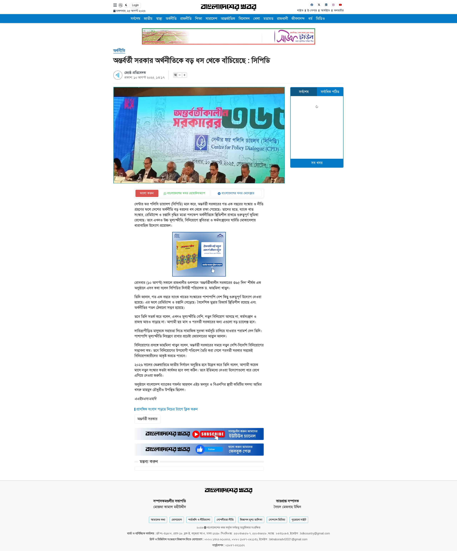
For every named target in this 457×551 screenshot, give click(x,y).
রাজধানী (282, 18)
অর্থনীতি (171, 18)
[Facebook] (312, 5)
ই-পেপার (312, 10)
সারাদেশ (211, 18)
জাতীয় (148, 18)
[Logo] (228, 7)
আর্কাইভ (325, 10)
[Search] (121, 5)
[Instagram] (333, 5)
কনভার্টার (339, 10)
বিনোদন (244, 18)
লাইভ (300, 10)
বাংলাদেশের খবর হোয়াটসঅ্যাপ (185, 193)
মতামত (268, 18)
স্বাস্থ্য (159, 18)
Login (135, 5)
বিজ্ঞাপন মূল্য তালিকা (251, 520)
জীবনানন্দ (298, 18)
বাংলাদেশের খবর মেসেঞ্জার (237, 193)
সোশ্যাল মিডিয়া (277, 520)
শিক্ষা (198, 18)
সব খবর (317, 163)
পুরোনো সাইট (299, 520)
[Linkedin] (326, 5)
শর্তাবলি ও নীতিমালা (199, 520)
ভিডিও (320, 18)
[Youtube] (340, 5)
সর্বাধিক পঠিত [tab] (330, 92)
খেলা (256, 18)
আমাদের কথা (158, 520)
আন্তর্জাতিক (228, 18)
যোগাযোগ (177, 520)
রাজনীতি (186, 18)
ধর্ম (310, 18)
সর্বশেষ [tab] (304, 92)
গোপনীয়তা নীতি (225, 520)
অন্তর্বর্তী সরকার (147, 419)
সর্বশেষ (135, 18)
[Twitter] (319, 5)
